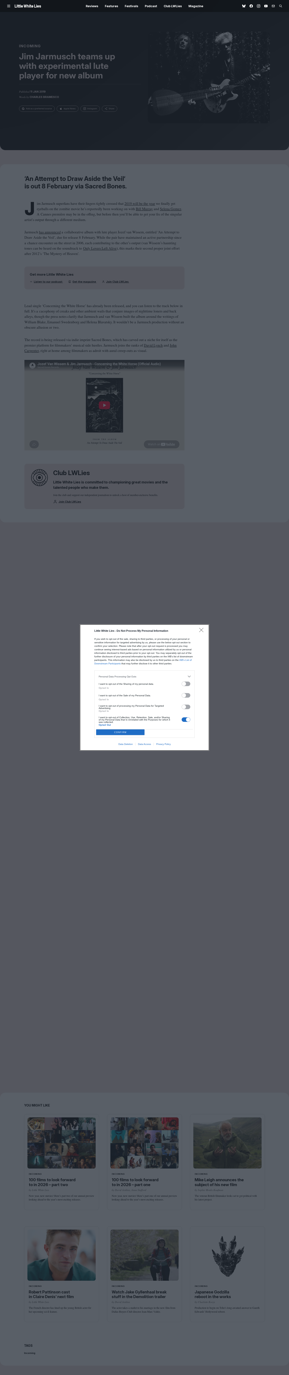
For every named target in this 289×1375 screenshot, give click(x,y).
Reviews (92, 6)
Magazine (195, 6)
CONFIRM (120, 732)
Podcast (151, 6)
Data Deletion (125, 744)
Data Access (144, 744)
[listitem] (144, 676)
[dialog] (144, 687)
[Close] (202, 631)
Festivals (131, 6)
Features (111, 6)
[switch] (186, 684)
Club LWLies (173, 6)
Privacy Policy (163, 744)
